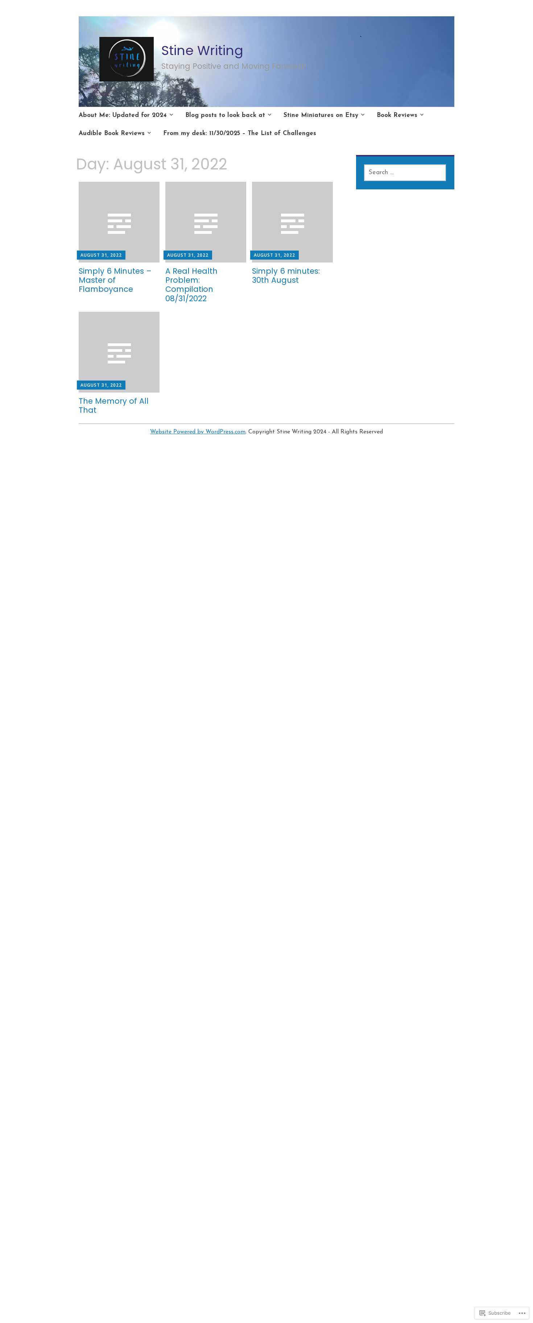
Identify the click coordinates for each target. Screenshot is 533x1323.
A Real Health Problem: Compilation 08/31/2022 (191, 285)
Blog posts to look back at (225, 115)
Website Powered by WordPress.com (197, 432)
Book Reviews (397, 115)
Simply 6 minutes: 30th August (286, 275)
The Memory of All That (114, 405)
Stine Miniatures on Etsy (321, 115)
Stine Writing (202, 50)
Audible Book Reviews (112, 133)
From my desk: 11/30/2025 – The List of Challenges (239, 133)
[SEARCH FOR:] (405, 172)
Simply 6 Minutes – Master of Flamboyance (115, 280)
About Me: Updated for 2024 (123, 115)
